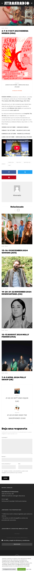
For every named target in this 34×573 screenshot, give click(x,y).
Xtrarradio (17, 195)
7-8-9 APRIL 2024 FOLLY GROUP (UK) (14, 378)
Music (6, 28)
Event (3, 28)
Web (19, 463)
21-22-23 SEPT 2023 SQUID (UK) (17, 399)
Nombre (4, 456)
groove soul (11, 162)
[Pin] (9, 177)
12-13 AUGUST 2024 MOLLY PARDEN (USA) (15, 336)
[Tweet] (25, 172)
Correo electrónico (6, 463)
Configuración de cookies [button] (9, 569)
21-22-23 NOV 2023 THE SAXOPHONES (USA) (17, 416)
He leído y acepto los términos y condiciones (16, 540)
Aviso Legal (5, 499)
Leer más (28, 569)
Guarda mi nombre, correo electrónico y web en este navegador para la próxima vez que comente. (15, 471)
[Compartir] (9, 172)
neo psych (19, 162)
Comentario (5, 437)
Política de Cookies (20, 501)
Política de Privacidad (8, 501)
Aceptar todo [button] (21, 569)
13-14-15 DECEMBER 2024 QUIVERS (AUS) (15, 251)
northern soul (27, 162)
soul (10, 165)
